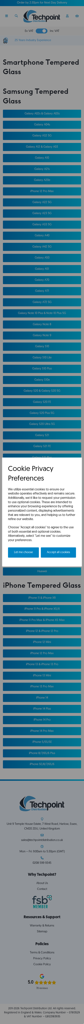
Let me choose (23, 552)
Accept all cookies (58, 552)
